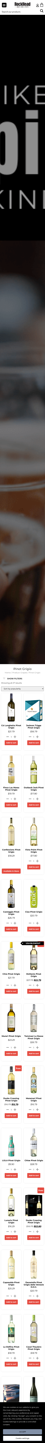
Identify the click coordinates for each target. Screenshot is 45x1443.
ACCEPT (22, 1432)
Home (8, 673)
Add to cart (11, 743)
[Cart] (42, 5)
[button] (4, 5)
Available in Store (11, 871)
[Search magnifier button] (42, 11)
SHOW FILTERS (14, 678)
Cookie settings (22, 1438)
